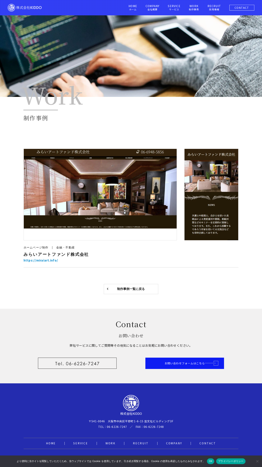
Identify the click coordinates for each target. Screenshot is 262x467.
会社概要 (152, 7)
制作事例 (194, 7)
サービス (174, 7)
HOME (51, 443)
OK (211, 461)
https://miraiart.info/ (41, 260)
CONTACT (242, 8)
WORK (110, 443)
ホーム (133, 7)
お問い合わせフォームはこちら (185, 363)
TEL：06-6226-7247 (112, 427)
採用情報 (214, 7)
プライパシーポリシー (231, 461)
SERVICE (80, 443)
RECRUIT (141, 443)
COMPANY (174, 443)
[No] (257, 461)
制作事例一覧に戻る (131, 288)
